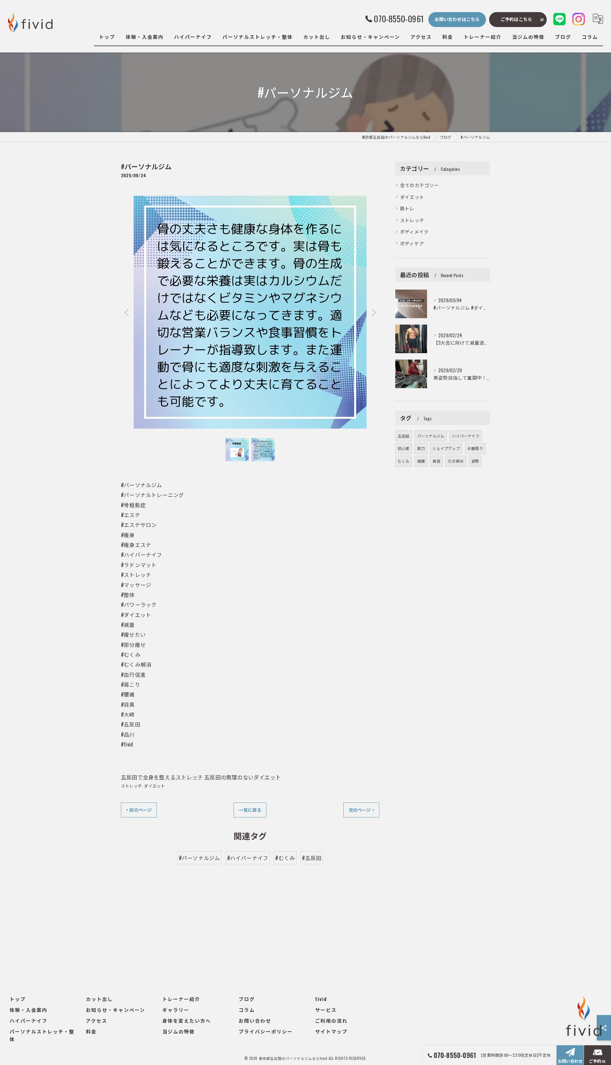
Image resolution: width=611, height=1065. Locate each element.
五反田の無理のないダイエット (242, 777)
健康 (421, 461)
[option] (250, 312)
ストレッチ (131, 785)
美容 (436, 461)
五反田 (404, 435)
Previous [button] (127, 312)
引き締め (456, 461)
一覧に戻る (250, 809)
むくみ (404, 461)
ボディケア (412, 243)
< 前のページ (139, 809)
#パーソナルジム (199, 858)
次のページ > (361, 809)
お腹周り (475, 448)
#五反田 (311, 858)
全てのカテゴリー (419, 185)
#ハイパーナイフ (248, 858)
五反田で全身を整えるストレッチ (162, 777)
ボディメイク (414, 231)
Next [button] (373, 312)
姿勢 (475, 461)
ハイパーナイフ (465, 435)
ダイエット (154, 785)
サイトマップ (331, 1031)
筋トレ (407, 208)
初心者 (404, 448)
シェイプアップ (446, 448)
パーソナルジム (430, 435)
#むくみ (285, 858)
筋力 (421, 448)
